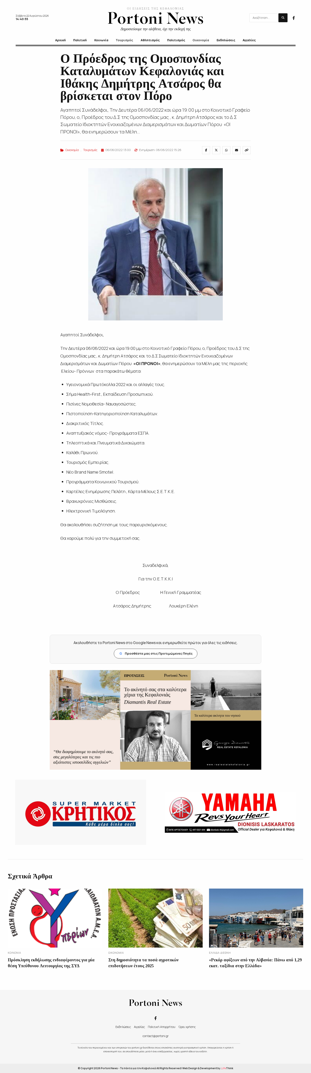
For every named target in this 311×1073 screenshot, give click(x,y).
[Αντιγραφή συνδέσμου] (247, 150)
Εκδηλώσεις (123, 1027)
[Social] (294, 17)
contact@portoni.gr (156, 1036)
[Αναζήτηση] (283, 17)
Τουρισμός (90, 150)
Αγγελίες (139, 1027)
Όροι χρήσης (187, 1027)
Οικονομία (72, 150)
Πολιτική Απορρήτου (161, 1027)
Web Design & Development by (207, 1068)
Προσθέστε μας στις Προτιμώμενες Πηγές (156, 653)
